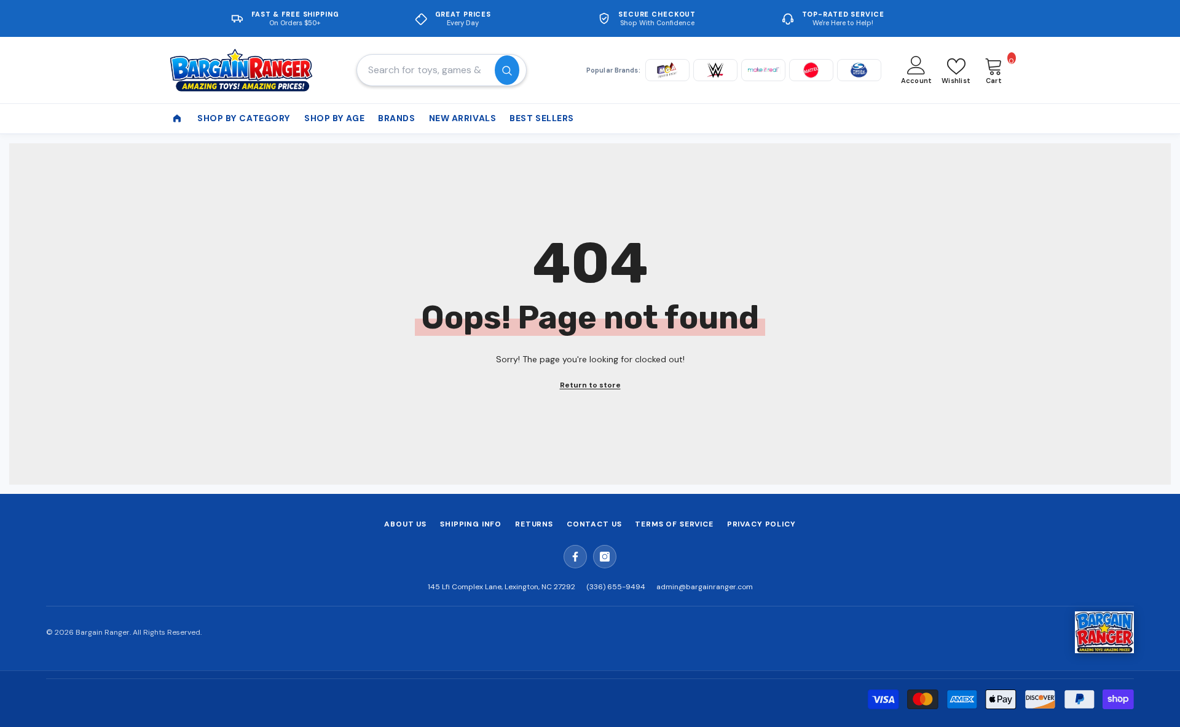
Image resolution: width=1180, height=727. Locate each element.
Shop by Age (334, 118)
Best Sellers (541, 118)
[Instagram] (604, 556)
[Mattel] (811, 70)
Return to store (590, 385)
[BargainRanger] (1104, 632)
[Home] (177, 118)
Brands (396, 118)
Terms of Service (674, 524)
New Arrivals (463, 118)
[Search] (441, 70)
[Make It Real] (763, 70)
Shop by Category (244, 118)
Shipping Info (471, 524)
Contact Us (594, 524)
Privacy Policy (761, 524)
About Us (405, 524)
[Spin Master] (859, 70)
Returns (534, 524)
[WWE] (715, 70)
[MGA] (667, 70)
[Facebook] (575, 556)
